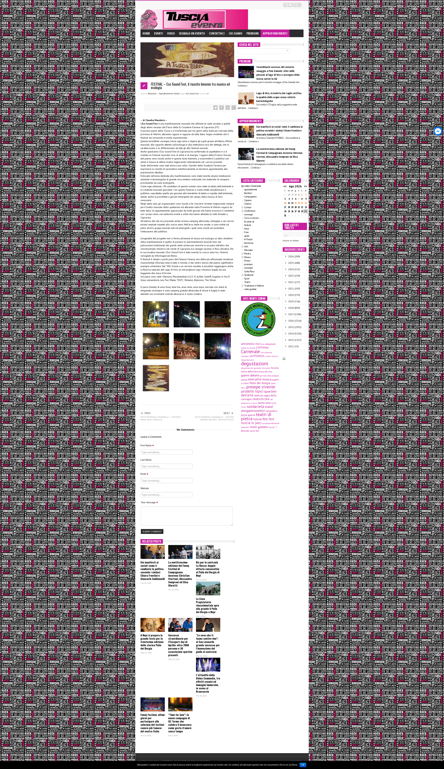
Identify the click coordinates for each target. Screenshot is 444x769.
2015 (291, 327)
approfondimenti (166, 93)
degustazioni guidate (251, 368)
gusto (246, 235)
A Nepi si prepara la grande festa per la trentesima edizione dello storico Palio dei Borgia (152, 641)
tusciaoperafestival (270, 423)
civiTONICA (256, 356)
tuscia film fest (263, 419)
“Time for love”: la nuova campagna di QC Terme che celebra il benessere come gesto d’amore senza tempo (179, 723)
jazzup (244, 379)
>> (305, 186)
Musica (247, 257)
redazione (152, 93)
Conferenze (249, 210)
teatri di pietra (256, 416)
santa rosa (264, 403)
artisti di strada (248, 348)
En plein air (249, 221)
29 (292, 194)
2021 (291, 288)
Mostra (247, 253)
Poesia (247, 260)
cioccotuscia (266, 352)
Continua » (242, 85)
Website (144, 488)
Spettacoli (248, 274)
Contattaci (217, 33)
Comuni (247, 207)
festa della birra (249, 371)
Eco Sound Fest (150, 123)
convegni (248, 214)
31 (298, 194)
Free (246, 232)
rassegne (248, 267)
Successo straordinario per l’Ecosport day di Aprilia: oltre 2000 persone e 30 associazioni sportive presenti (180, 645)
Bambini (247, 193)
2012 (291, 346)
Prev (160, 416)
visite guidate (250, 289)
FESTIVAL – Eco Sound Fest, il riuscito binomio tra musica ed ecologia (190, 85)
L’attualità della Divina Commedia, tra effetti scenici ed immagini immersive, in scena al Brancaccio (208, 683)
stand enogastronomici (257, 409)
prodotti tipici (252, 391)
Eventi (158, 33)
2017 (291, 314)
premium (248, 264)
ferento (275, 367)
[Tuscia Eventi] (194, 19)
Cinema (247, 203)
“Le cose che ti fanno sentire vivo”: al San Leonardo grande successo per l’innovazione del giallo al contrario (208, 643)
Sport (246, 278)
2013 (291, 340)
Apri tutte (245, 186)
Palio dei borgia (260, 383)
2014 (291, 333)
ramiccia (258, 395)
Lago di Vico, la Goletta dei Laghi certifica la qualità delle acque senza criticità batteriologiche (278, 97)
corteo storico (271, 356)
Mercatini (248, 250)
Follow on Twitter (291, 240)
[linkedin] (227, 107)
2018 (291, 307)
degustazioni (254, 363)
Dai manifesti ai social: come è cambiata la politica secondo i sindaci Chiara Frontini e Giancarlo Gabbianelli (152, 570)
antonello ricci (251, 344)
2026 (291, 256)
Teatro (247, 282)
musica (266, 379)
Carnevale (250, 351)
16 (305, 203)
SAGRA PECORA (261, 399)
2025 (291, 262)
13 (295, 203)
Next (214, 416)
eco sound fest (192, 93)
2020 (291, 295)
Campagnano (250, 196)
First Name (146, 445)
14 (298, 203)
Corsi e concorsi (251, 217)
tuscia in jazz (251, 423)
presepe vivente (260, 387)
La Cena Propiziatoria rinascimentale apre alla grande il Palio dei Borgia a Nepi (207, 605)
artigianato (270, 344)
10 (285, 203)
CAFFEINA (262, 348)
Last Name (145, 459)
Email (143, 473)
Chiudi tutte (256, 186)
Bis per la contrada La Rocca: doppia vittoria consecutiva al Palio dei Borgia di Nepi (207, 568)
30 (295, 194)
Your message (148, 502)
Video (171, 33)
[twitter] (290, 5)
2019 (291, 301)
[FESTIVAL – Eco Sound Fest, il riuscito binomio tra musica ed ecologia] (187, 62)
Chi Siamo (235, 33)
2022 (291, 282)
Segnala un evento (192, 33)
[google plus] (299, 5)
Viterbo (271, 427)
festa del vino (265, 371)
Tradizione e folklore (254, 285)
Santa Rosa (249, 271)
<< (285, 186)
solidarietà (255, 406)
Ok (302, 765)
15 (302, 203)
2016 (291, 320)
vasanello (245, 427)
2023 (291, 275)
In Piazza (248, 239)
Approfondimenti (275, 33)
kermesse (248, 242)
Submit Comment (152, 531)
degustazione (247, 360)
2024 (291, 269)
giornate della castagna (269, 376)
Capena (247, 200)
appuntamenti (250, 189)
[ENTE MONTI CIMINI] (258, 319)
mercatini (255, 379)
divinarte (266, 368)
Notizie (177, 93)
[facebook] (294, 5)
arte (262, 344)
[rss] (285, 5)
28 (289, 194)
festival (247, 225)
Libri (246, 246)
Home (146, 33)
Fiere (246, 228)
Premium (252, 33)
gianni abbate (250, 375)
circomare (245, 356)
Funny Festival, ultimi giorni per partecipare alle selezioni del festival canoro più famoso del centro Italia (152, 723)
